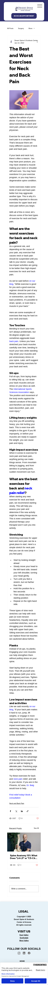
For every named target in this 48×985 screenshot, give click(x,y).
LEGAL (23, 911)
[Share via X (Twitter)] (16, 811)
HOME (22, 961)
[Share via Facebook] (10, 811)
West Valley (24, 941)
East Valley (24, 935)
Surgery (21, 28)
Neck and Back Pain (16, 803)
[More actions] (37, 41)
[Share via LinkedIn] (22, 811)
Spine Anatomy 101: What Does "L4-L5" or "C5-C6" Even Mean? (23, 857)
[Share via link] (27, 811)
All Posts (10, 28)
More (30, 28)
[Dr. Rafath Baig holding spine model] (24, 842)
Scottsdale (24, 938)
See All (36, 828)
